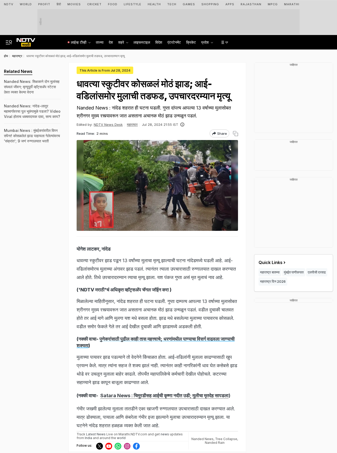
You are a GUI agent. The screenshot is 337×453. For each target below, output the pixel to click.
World (26, 4)
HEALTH (154, 4)
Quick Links (271, 262)
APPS (229, 4)
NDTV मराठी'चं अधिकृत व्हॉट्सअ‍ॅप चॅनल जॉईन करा (124, 289)
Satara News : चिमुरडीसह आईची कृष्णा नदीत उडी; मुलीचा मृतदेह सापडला (164, 395)
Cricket (94, 4)
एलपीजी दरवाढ (317, 272)
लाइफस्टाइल (141, 42)
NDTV (8, 4)
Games (189, 4)
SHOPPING (210, 4)
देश (111, 42)
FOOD (112, 4)
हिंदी (59, 4)
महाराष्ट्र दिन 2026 (273, 281)
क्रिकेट (191, 42)
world (121, 438)
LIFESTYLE (132, 4)
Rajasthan (251, 4)
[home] (26, 41)
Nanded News (202, 439)
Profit (44, 4)
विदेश (158, 42)
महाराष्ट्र (132, 124)
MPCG (273, 4)
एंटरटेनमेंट (174, 42)
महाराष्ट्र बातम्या (270, 272)
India (89, 438)
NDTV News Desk (108, 124)
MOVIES (74, 4)
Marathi (291, 4)
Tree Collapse (226, 439)
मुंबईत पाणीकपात (294, 272)
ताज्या (99, 42)
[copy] (235, 133)
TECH (171, 4)
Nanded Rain (215, 443)
